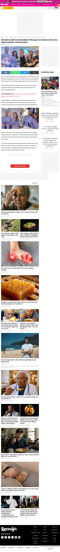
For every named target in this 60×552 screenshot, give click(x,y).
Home (2, 37)
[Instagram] (50, 8)
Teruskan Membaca (20, 166)
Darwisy (43, 96)
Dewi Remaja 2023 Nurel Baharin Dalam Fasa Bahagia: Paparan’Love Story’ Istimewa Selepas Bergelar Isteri (50, 142)
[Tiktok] (53, 8)
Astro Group (51, 548)
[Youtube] (16, 537)
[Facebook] (48, 8)
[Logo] (4, 4)
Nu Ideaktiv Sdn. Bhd (51, 546)
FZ (3, 44)
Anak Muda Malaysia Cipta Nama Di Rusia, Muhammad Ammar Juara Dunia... (49, 93)
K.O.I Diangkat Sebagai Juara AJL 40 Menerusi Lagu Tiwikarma (50, 128)
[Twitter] (52, 8)
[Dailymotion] (19, 537)
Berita (6, 37)
